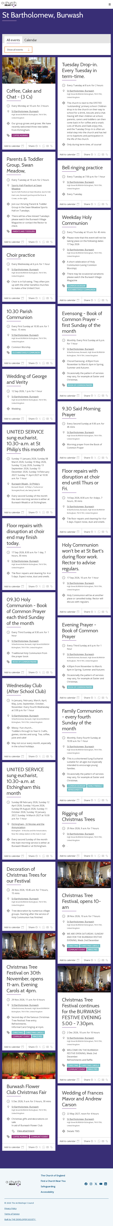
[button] (109, 4)
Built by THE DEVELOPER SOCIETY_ (20, 1219)
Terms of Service (12, 1214)
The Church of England (53, 1175)
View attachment (25, 1130)
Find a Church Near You (53, 1180)
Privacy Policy (10, 1208)
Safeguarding (48, 1186)
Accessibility (47, 1191)
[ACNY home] (9, 4)
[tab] (14, 146)
